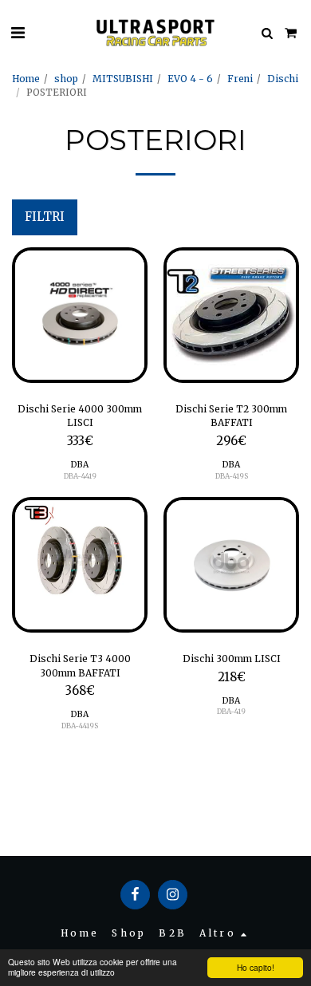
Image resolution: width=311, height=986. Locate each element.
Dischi (282, 79)
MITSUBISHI (123, 79)
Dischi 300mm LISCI (232, 659)
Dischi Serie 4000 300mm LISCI (80, 416)
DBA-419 (231, 711)
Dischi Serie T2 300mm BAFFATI (231, 416)
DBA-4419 (80, 475)
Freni (240, 79)
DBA (80, 464)
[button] (17, 32)
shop (66, 79)
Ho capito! (255, 967)
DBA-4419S (79, 725)
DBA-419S (231, 475)
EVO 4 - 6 (190, 79)
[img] (79, 315)
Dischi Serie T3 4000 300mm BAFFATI (80, 666)
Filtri (45, 217)
